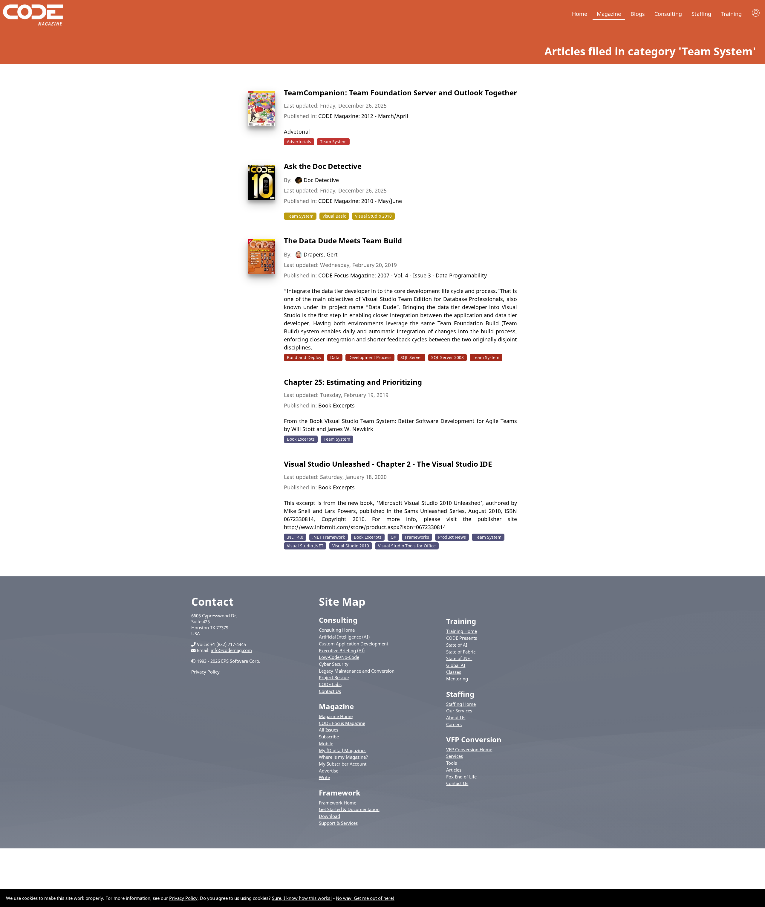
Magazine (609, 13)
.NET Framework (328, 537)
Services (454, 756)
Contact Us (330, 691)
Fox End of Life (461, 777)
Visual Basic (334, 216)
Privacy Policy (205, 672)
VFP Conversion (473, 739)
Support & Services (338, 823)
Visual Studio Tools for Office (407, 546)
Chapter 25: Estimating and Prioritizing (353, 382)
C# (393, 537)
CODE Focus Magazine (342, 723)
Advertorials (299, 141)
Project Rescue (334, 677)
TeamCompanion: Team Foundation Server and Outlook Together (400, 92)
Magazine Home (336, 716)
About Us (455, 717)
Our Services (459, 711)
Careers (454, 724)
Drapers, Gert (321, 254)
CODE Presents (461, 638)
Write (324, 777)
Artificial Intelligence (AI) (344, 637)
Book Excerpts (336, 405)
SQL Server (411, 357)
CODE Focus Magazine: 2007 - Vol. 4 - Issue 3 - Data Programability (402, 275)
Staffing (701, 13)
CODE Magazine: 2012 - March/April (363, 116)
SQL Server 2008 (447, 357)
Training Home (461, 631)
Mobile (326, 743)
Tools (451, 763)
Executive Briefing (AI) (342, 650)
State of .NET (459, 658)
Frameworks (417, 537)
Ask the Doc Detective (323, 166)
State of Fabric (460, 652)
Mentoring (457, 679)
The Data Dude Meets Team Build (343, 240)
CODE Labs (330, 684)
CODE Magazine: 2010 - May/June (360, 200)
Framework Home (337, 803)
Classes (453, 672)
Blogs (638, 13)
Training (731, 13)
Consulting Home (337, 630)
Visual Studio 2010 (373, 216)
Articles (453, 770)
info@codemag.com (231, 650)
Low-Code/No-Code (339, 657)
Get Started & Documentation (349, 809)
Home (579, 13)
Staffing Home (461, 704)
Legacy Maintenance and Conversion (356, 671)
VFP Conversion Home (469, 749)
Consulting (668, 13)
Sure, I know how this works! (302, 898)
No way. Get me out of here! (365, 898)
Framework (339, 793)
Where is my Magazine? (343, 757)
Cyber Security (333, 664)
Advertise (328, 771)
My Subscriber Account (342, 764)
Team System (333, 141)
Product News (452, 537)
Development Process (369, 357)
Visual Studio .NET (305, 546)
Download (329, 816)
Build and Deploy (304, 357)
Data (334, 357)
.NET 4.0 (295, 537)
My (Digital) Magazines (342, 750)
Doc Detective (321, 180)
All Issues (328, 730)
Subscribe (329, 737)
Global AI (455, 665)
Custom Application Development (353, 644)
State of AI (456, 645)
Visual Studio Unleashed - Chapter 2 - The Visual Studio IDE (388, 464)
